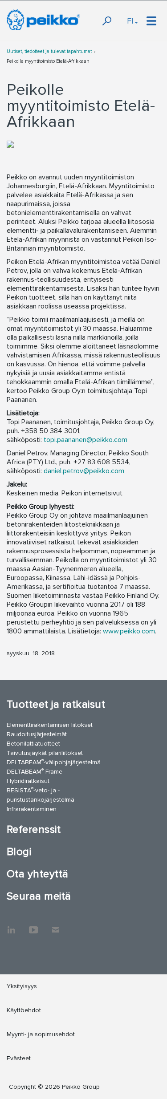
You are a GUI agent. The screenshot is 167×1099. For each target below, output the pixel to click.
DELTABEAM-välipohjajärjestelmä (54, 762)
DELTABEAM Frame (34, 771)
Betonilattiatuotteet (33, 743)
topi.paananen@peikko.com (85, 439)
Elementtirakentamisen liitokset (50, 725)
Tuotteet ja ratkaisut (56, 704)
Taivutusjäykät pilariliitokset (45, 753)
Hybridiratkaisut (28, 781)
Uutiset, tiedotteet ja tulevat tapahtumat (49, 51)
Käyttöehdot (24, 1010)
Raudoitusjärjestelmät (37, 734)
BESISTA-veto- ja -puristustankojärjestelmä (40, 794)
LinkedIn (11, 925)
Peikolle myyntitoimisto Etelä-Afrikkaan (48, 61)
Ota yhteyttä (38, 874)
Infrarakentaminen (32, 809)
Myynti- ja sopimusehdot (41, 1034)
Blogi (19, 851)
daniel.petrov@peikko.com (84, 470)
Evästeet (19, 1058)
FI (130, 21)
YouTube (33, 925)
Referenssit (34, 829)
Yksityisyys (22, 986)
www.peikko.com (129, 631)
